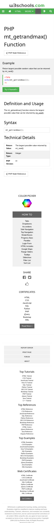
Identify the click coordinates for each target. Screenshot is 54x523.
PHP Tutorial (27, 394)
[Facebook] (24, 278)
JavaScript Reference (27, 414)
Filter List (27, 260)
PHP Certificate (27, 489)
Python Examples (27, 453)
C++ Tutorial (27, 401)
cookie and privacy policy (32, 518)
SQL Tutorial (27, 385)
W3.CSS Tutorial (27, 389)
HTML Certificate (27, 475)
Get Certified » (27, 499)
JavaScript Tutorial (27, 380)
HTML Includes (27, 246)
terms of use (19, 518)
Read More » (27, 326)
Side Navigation (27, 229)
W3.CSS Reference (27, 420)
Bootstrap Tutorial (27, 392)
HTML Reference (27, 409)
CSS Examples (27, 444)
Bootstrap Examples (27, 458)
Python (27, 309)
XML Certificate (27, 493)
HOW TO (27, 214)
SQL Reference (27, 416)
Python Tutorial (27, 387)
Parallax (27, 240)
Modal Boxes (27, 235)
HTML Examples (27, 442)
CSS (27, 300)
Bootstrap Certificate (27, 491)
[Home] (10, 11)
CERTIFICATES (27, 292)
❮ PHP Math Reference (16, 53)
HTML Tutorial (27, 376)
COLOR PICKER (27, 195)
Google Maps (27, 249)
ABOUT (27, 361)
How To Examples (27, 449)
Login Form (27, 243)
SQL (27, 306)
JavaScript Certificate (27, 480)
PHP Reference (27, 425)
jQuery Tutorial (27, 396)
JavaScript (27, 303)
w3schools (27, 4)
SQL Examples (27, 451)
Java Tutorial (27, 398)
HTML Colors (27, 427)
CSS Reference (27, 411)
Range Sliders (27, 252)
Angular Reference (26, 434)
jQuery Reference (27, 429)
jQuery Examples (27, 462)
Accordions (27, 227)
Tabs (27, 221)
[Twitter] (29, 278)
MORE (28, 11)
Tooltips (27, 255)
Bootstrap (27, 317)
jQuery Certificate (27, 487)
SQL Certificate (27, 482)
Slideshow (27, 257)
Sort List (27, 263)
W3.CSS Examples (26, 456)
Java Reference (27, 431)
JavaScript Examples (27, 447)
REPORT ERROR (27, 348)
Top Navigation (27, 232)
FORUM (27, 357)
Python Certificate (27, 484)
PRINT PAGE (26, 352)
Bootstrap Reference (27, 423)
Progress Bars (27, 238)
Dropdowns (27, 224)
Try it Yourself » (11, 89)
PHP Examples (27, 460)
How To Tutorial (27, 383)
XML (27, 320)
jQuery (27, 314)
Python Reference (27, 418)
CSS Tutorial (27, 378)
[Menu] (3, 11)
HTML (18, 11)
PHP (27, 311)
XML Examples (27, 467)
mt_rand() (40, 113)
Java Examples (27, 465)
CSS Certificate (27, 478)
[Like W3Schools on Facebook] (27, 285)
